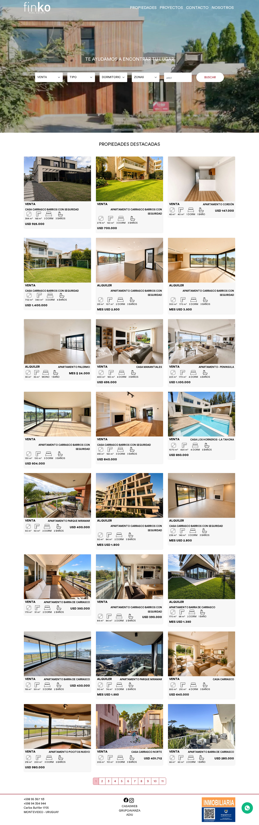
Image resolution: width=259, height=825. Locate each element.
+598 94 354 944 (35, 803)
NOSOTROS (223, 8)
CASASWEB (129, 806)
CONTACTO (197, 8)
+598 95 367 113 (34, 799)
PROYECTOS (171, 8)
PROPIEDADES (143, 8)
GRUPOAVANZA (129, 810)
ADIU (129, 814)
